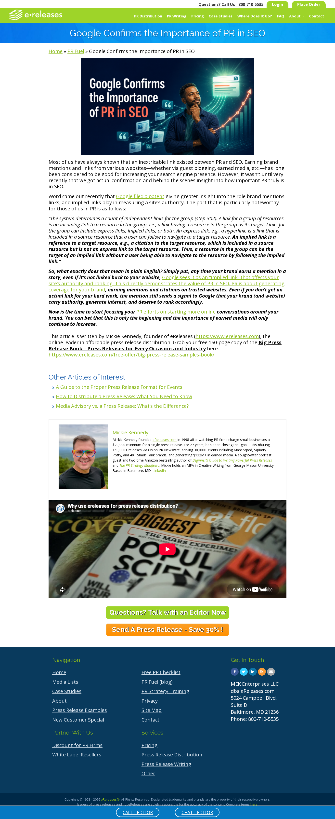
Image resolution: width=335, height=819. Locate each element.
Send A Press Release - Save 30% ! (167, 630)
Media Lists (65, 682)
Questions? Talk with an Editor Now (167, 612)
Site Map (152, 710)
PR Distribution (148, 16)
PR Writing (176, 16)
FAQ (280, 16)
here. (254, 804)
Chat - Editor (197, 812)
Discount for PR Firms (77, 745)
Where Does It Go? (254, 16)
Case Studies (220, 16)
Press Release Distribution (172, 754)
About (295, 16)
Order (148, 773)
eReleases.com (165, 439)
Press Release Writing (166, 764)
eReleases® (110, 799)
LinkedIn (159, 470)
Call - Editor (138, 812)
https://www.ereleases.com (227, 336)
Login (277, 4)
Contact (316, 16)
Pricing (197, 16)
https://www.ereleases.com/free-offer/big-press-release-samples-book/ (131, 354)
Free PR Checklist (161, 672)
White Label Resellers (76, 754)
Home (56, 51)
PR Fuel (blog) (157, 682)
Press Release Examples (79, 710)
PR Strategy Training (165, 691)
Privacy (150, 700)
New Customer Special (78, 719)
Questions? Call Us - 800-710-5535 (230, 4)
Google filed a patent (140, 196)
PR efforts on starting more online (176, 311)
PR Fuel (75, 51)
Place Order (308, 4)
